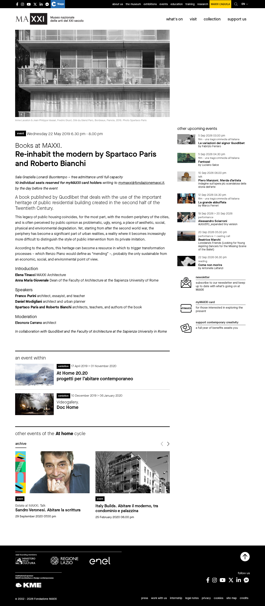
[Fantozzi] (186, 158)
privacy (206, 598)
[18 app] (58, 4)
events (163, 4)
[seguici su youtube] (29, 4)
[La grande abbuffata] (186, 198)
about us (117, 4)
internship (176, 598)
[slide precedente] (162, 444)
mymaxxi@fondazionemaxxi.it (141, 182)
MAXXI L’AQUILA (220, 4)
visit (193, 19)
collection (212, 19)
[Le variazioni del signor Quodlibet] (186, 139)
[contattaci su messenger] (47, 4)
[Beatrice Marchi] (186, 235)
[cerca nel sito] (236, 4)
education (177, 4)
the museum (133, 4)
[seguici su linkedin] (41, 4)
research (202, 4)
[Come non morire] (186, 261)
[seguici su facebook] (17, 4)
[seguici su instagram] (22, 4)
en (243, 4)
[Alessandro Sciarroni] (186, 217)
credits (244, 598)
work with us (159, 598)
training (190, 4)
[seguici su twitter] (35, 4)
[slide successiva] (168, 444)
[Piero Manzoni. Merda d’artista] (186, 176)
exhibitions (150, 4)
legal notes (192, 598)
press (144, 598)
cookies (218, 598)
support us (237, 19)
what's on (174, 19)
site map (231, 598)
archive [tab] (20, 443)
